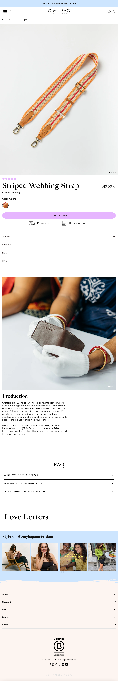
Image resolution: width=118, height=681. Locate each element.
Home (4, 20)
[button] (9, 179)
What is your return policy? (21, 475)
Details (6, 244)
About (6, 236)
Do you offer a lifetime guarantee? (25, 491)
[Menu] (5, 11)
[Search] (10, 11)
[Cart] (113, 11)
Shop (11, 20)
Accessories (19, 20)
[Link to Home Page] (58, 11)
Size (4, 253)
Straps (28, 20)
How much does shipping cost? (23, 483)
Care (5, 261)
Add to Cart (59, 215)
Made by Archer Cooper (59, 675)
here (74, 3)
